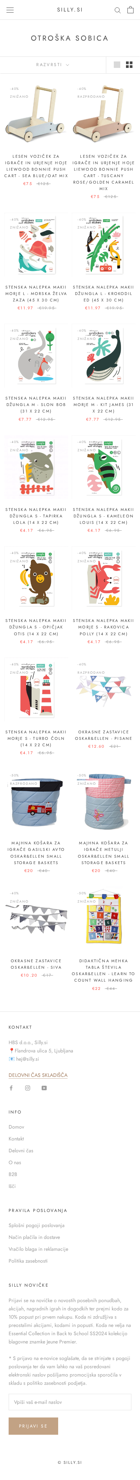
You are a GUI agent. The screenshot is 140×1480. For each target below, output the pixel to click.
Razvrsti (50, 64)
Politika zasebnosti (28, 1260)
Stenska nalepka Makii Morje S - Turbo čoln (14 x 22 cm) (36, 738)
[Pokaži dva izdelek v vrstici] (129, 64)
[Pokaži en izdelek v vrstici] (117, 64)
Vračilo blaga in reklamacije (38, 1249)
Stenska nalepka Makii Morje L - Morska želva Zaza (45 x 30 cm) (36, 293)
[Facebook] (11, 1087)
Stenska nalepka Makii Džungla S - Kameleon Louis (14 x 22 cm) (103, 516)
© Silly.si (70, 1462)
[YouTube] (44, 1087)
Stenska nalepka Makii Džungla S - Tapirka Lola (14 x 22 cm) (36, 516)
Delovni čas (21, 1150)
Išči (12, 1186)
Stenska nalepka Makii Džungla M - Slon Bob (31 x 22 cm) (36, 404)
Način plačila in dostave (34, 1237)
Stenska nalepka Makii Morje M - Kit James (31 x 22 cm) (103, 404)
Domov (16, 1126)
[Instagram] (27, 1087)
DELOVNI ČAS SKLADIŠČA (38, 1075)
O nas (15, 1162)
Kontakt (16, 1138)
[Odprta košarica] (130, 9)
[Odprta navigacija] (10, 10)
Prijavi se (33, 1426)
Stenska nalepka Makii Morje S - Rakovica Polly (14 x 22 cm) (103, 627)
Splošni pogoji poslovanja (37, 1225)
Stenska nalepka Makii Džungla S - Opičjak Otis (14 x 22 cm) (36, 627)
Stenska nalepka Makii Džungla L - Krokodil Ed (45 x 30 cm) (103, 293)
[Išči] (118, 10)
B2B (13, 1174)
